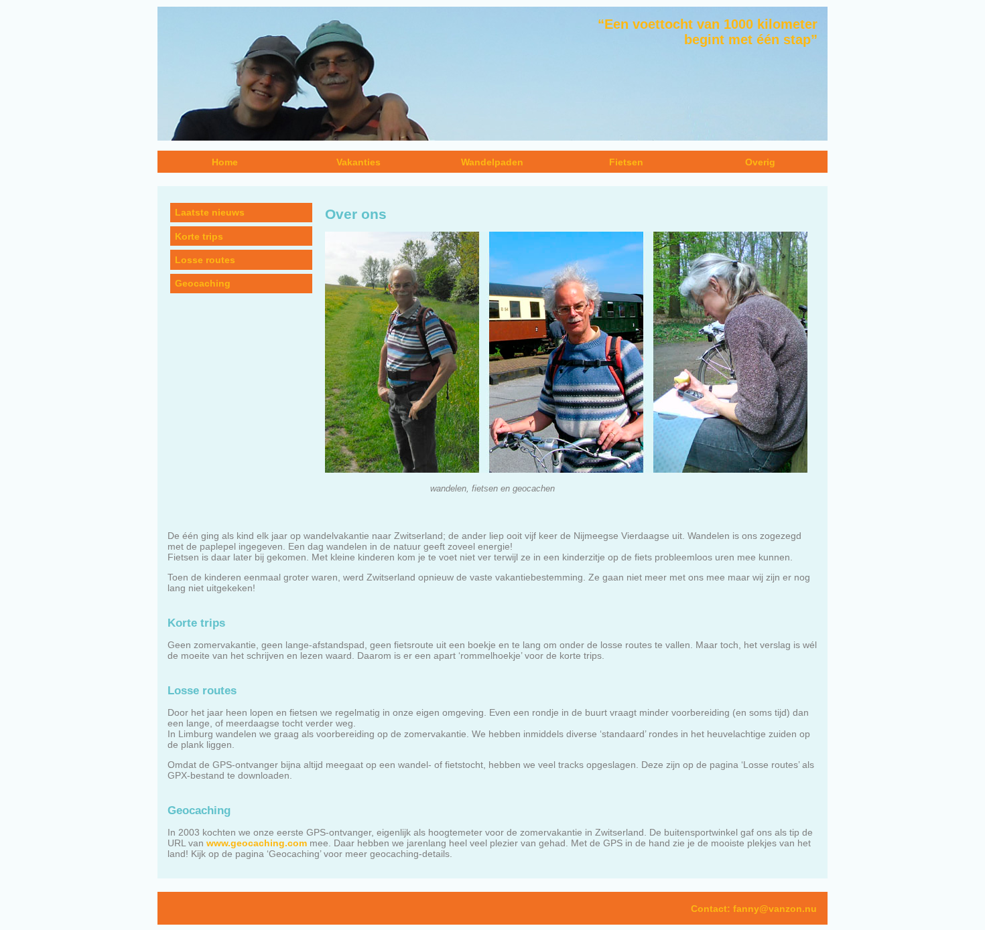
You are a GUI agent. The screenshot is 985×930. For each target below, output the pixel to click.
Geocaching (203, 283)
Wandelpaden (492, 162)
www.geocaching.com (256, 843)
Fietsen (626, 162)
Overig (760, 162)
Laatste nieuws (210, 212)
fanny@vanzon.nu (775, 908)
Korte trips (199, 236)
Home (225, 162)
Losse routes (205, 259)
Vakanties (358, 162)
